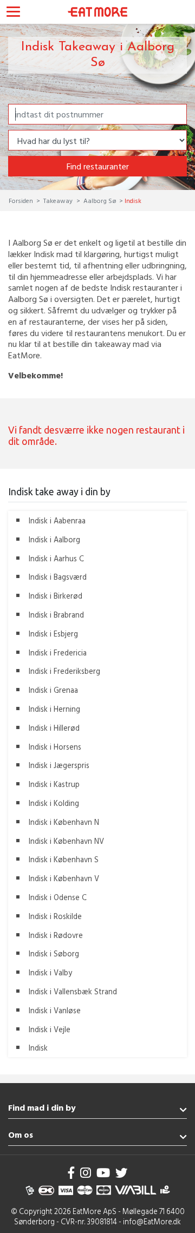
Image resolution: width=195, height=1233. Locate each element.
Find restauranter (98, 166)
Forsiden (22, 200)
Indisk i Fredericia (58, 652)
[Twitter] (121, 1173)
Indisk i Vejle (49, 1029)
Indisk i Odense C (58, 897)
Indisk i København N (64, 822)
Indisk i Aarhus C (56, 558)
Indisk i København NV (66, 841)
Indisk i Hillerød (54, 727)
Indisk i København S (64, 859)
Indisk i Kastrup (54, 784)
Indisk (38, 1047)
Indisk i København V (64, 878)
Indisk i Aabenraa (57, 520)
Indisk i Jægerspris (59, 765)
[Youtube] (103, 1173)
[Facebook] (71, 1173)
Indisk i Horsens (55, 746)
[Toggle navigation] (13, 13)
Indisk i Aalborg (54, 539)
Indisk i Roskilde (55, 916)
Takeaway (58, 200)
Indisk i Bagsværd (58, 576)
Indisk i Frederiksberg (64, 671)
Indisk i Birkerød (55, 595)
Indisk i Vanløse (55, 1010)
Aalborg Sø (100, 200)
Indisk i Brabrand (56, 614)
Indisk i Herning (54, 708)
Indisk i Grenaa (53, 690)
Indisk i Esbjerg (53, 633)
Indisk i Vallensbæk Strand (73, 991)
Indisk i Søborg (54, 953)
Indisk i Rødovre (56, 935)
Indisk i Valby (50, 972)
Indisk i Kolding (54, 803)
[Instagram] (85, 1173)
